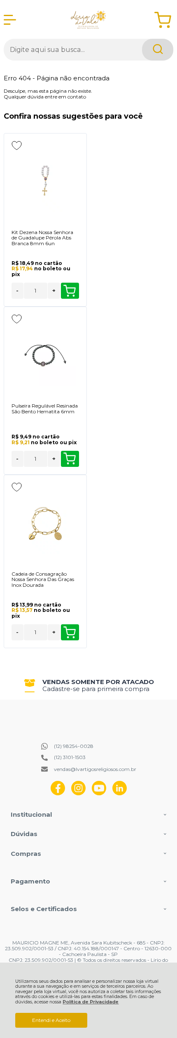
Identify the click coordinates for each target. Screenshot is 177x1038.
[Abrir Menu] (10, 19)
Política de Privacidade (91, 1002)
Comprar (70, 291)
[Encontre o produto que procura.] (157, 50)
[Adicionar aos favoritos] (17, 145)
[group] (89, 685)
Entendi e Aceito (51, 1020)
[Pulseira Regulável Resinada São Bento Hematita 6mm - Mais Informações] (45, 355)
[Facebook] (58, 793)
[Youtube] (99, 793)
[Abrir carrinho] (162, 19)
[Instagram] (78, 793)
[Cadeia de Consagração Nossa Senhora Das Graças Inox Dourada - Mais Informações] (45, 524)
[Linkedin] (119, 793)
